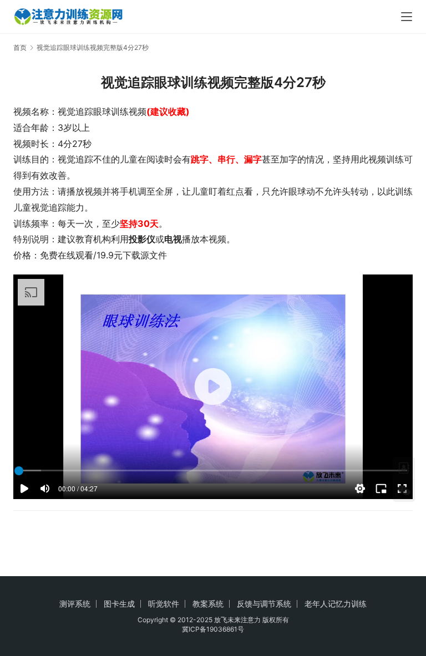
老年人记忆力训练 (336, 603)
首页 (20, 47)
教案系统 (208, 603)
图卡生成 (119, 603)
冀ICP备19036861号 (213, 629)
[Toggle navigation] (406, 17)
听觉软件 (163, 603)
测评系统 (74, 603)
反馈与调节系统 (264, 603)
